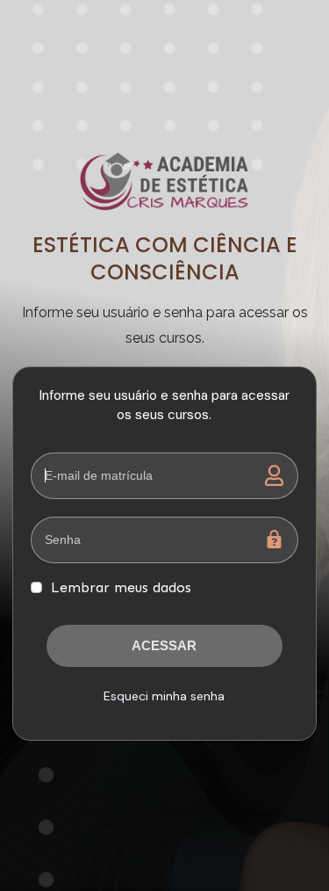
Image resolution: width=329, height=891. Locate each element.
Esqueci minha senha (164, 696)
